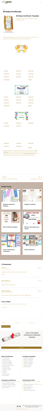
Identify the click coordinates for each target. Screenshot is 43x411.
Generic (30, 79)
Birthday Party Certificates (28, 384)
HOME (24, 405)
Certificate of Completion (28, 360)
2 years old (18, 70)
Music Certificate (6, 375)
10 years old (6, 79)
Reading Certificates (6, 374)
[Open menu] (41, 2)
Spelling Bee (5, 371)
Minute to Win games (29, 153)
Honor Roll (4, 372)
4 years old (6, 73)
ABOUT (26, 405)
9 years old (30, 76)
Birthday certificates (27, 381)
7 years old (6, 76)
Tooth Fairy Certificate (28, 385)
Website (31, 322)
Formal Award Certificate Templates (9, 178)
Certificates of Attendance (7, 362)
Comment (4, 307)
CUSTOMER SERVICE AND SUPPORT (32, 406)
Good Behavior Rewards (36, 178)
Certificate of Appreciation (28, 357)
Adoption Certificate (30, 204)
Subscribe (21, 347)
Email (17, 322)
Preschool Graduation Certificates (9, 383)
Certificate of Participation (7, 363)
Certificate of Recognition (28, 363)
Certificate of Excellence (7, 360)
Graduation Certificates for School (9, 386)
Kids (4, 9)
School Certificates (6, 359)
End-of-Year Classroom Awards (8, 365)
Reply (40, 267)
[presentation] (10, 195)
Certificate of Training (6, 369)
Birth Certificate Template (10, 227)
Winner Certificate (27, 366)
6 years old (30, 73)
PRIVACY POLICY (38, 405)
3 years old (30, 70)
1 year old (6, 70)
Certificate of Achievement (28, 359)
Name (3, 322)
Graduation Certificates (7, 368)
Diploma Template (6, 387)
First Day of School (6, 357)
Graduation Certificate (7, 381)
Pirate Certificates (29, 249)
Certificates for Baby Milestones (29, 390)
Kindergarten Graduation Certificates (9, 384)
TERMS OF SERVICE (31, 405)
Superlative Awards (6, 366)
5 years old (18, 73)
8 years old (18, 76)
